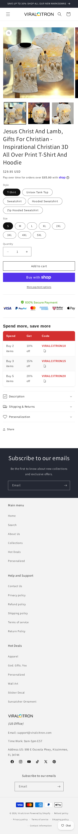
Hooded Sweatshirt (45, 201)
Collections (15, 543)
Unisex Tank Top (37, 192)
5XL (39, 235)
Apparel (13, 656)
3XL (9, 235)
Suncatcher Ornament (22, 701)
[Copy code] (44, 351)
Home (12, 516)
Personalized (16, 561)
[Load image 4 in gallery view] (63, 113)
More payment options (39, 286)
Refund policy (17, 604)
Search (12, 525)
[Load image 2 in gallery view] (39, 113)
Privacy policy (16, 595)
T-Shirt (11, 192)
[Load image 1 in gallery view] (15, 113)
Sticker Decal (16, 692)
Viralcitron (23, 813)
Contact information (41, 825)
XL (44, 226)
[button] (8, 14)
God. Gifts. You (17, 665)
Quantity (8, 244)
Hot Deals (14, 552)
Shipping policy (18, 613)
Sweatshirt (14, 201)
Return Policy (16, 631)
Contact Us (15, 586)
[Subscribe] (65, 485)
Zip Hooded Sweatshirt (23, 210)
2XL (58, 226)
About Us (14, 534)
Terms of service (18, 622)
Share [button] (10, 429)
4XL (24, 235)
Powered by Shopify (40, 813)
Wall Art (13, 683)
